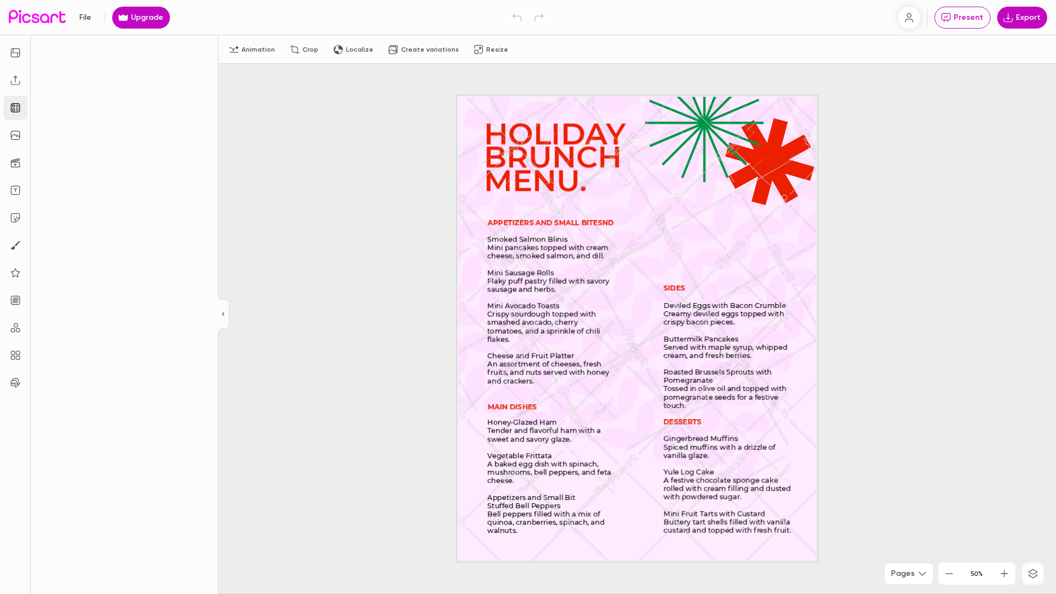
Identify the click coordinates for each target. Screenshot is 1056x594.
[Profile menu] (909, 18)
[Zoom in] (1004, 573)
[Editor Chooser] (223, 314)
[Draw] (15, 245)
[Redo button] (539, 17)
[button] (528, 297)
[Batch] (15, 383)
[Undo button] (517, 17)
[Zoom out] (949, 573)
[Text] (15, 190)
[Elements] (15, 273)
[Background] (15, 300)
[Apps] (15, 328)
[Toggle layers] (1033, 574)
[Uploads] (15, 80)
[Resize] (15, 53)
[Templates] (15, 108)
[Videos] (15, 163)
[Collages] (15, 355)
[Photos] (15, 135)
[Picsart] (37, 17)
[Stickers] (15, 218)
